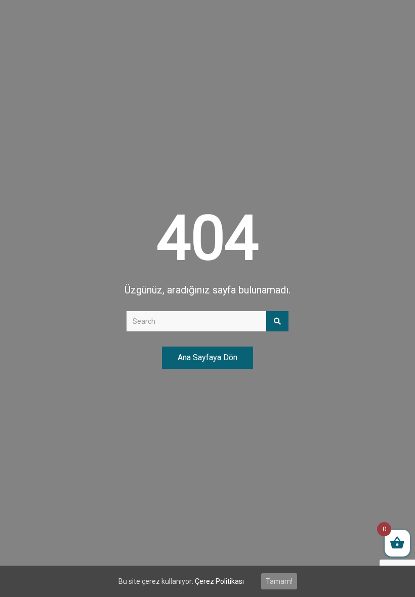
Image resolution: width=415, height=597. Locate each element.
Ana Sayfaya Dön (207, 357)
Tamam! (279, 581)
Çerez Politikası (219, 581)
